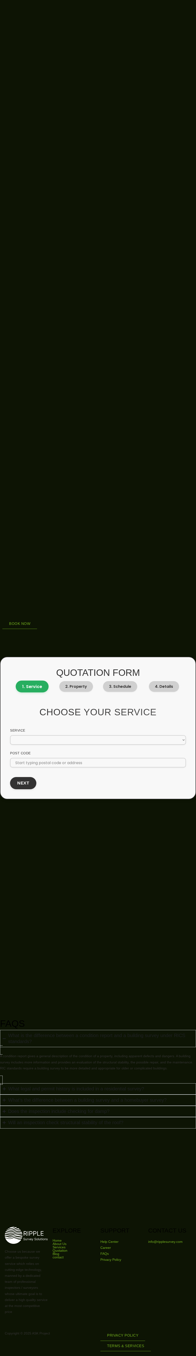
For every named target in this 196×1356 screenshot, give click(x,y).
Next (23, 783)
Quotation (60, 1250)
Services (59, 1247)
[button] (19, 624)
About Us (59, 1243)
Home (57, 1240)
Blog (56, 1254)
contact (58, 1257)
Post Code (20, 753)
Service (17, 730)
